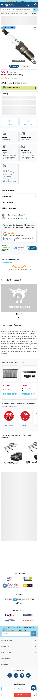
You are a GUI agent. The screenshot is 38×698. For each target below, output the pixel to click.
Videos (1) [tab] (25, 66)
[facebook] (9, 675)
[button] (28, 5)
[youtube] (28, 675)
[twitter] (16, 675)
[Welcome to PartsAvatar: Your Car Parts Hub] (10, 6)
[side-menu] (2, 5)
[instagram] (22, 675)
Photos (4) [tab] (15, 66)
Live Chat (24, 218)
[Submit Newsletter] (33, 633)
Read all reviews (8, 240)
